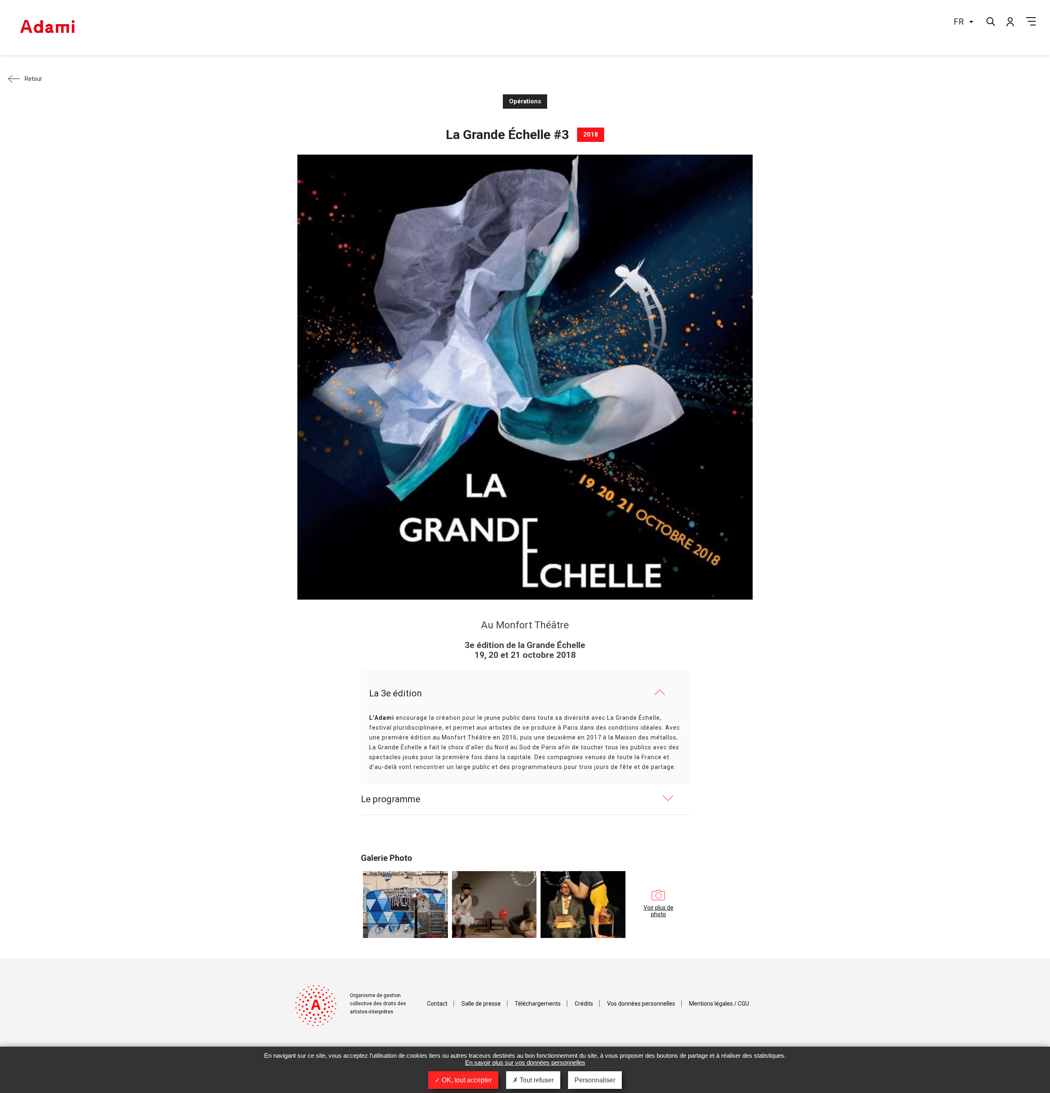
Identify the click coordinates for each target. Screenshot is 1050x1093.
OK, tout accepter (466, 1080)
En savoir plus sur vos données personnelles (525, 1062)
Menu (1031, 21)
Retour (33, 78)
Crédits (584, 1003)
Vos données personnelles (641, 1003)
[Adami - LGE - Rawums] (494, 904)
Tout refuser (536, 1080)
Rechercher (989, 20)
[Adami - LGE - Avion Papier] (405, 904)
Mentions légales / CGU (719, 1003)
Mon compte (1010, 21)
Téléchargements (538, 1003)
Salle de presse (481, 1003)
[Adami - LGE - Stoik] (583, 904)
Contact (437, 1003)
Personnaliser (595, 1080)
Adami (47, 27)
